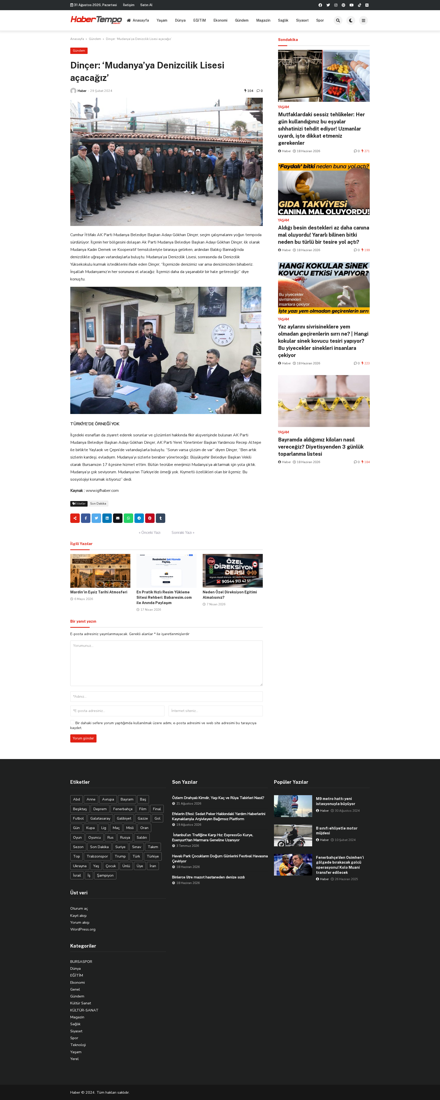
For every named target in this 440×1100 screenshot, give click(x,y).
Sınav (136, 846)
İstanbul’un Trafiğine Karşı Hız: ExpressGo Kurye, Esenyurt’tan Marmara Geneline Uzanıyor (212, 837)
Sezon (78, 846)
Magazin (263, 20)
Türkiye (153, 856)
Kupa (90, 827)
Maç (116, 827)
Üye (140, 865)
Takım (153, 846)
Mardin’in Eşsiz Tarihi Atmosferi (98, 592)
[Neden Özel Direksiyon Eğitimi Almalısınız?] (233, 571)
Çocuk (111, 865)
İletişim (128, 5)
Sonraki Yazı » (183, 532)
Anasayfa (141, 20)
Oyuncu (94, 837)
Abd (76, 799)
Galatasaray (100, 818)
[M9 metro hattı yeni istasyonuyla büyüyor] (293, 806)
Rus (110, 837)
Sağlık (283, 20)
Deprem (100, 808)
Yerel (74, 1058)
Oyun (77, 837)
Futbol (78, 818)
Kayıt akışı (78, 915)
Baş (143, 799)
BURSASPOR (81, 961)
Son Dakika (98, 504)
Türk (136, 856)
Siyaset (302, 20)
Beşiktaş (80, 808)
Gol (157, 818)
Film (142, 808)
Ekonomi (220, 20)
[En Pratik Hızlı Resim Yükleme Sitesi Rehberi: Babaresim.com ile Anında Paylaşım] (166, 571)
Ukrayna (80, 865)
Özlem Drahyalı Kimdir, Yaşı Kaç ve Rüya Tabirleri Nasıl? (218, 797)
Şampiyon (105, 875)
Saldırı (142, 837)
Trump (120, 856)
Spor (320, 20)
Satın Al (146, 5)
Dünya (180, 20)
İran (153, 865)
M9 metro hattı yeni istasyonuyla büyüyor (335, 801)
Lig (103, 827)
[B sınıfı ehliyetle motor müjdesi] (293, 835)
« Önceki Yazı (149, 532)
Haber (82, 91)
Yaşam (162, 20)
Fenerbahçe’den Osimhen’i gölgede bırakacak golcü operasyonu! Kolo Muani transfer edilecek (340, 865)
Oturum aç (79, 908)
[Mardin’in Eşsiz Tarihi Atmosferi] (100, 571)
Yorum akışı (79, 922)
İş (89, 875)
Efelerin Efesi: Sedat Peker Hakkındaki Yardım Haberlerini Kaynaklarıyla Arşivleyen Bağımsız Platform (218, 816)
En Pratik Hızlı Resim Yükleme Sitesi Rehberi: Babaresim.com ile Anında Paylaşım (164, 597)
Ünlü (126, 865)
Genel (75, 989)
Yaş (96, 865)
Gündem (242, 20)
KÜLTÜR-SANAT (84, 1010)
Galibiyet (124, 818)
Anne (91, 799)
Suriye (120, 846)
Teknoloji (78, 1044)
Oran (144, 827)
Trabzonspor (97, 856)
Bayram (127, 799)
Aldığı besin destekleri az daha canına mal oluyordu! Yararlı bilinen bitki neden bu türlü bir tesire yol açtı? (323, 235)
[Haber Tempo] (96, 19)
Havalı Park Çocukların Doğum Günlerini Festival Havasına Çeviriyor (220, 858)
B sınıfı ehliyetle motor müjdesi (337, 830)
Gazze (143, 818)
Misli (130, 827)
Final (157, 808)
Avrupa (108, 799)
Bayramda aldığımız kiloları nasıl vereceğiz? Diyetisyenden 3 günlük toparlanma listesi (321, 447)
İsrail (77, 875)
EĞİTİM (199, 20)
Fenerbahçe (123, 808)
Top (76, 856)
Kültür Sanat (80, 1003)
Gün (76, 827)
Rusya (125, 837)
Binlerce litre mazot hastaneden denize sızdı (208, 877)
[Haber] (73, 91)
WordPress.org (82, 929)
